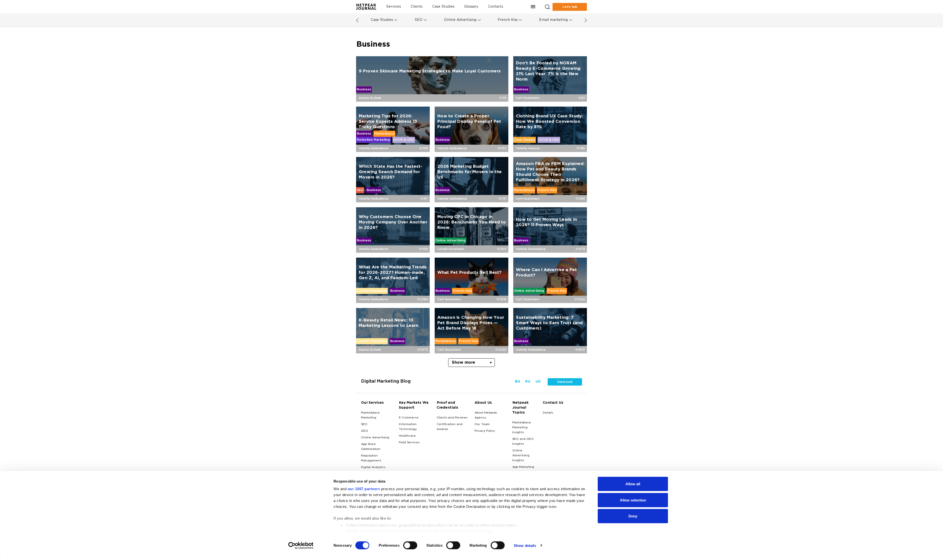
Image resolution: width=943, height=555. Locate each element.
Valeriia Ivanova (528, 148)
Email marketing (553, 20)
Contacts (495, 7)
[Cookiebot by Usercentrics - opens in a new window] (300, 545)
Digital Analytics (373, 467)
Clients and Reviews (452, 417)
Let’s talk (570, 6)
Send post (564, 381)
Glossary (471, 7)
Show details (525, 545)
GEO (364, 431)
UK (538, 382)
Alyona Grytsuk (370, 98)
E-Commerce (408, 417)
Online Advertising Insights (520, 455)
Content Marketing (372, 290)
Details (548, 413)
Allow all (632, 484)
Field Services (409, 442)
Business (364, 89)
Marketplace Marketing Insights (521, 427)
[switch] (410, 545)
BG (517, 382)
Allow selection (633, 500)
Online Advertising (460, 20)
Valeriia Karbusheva (373, 148)
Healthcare (407, 436)
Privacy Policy (484, 431)
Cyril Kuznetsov (528, 98)
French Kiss (507, 20)
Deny (632, 516)
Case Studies (443, 7)
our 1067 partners (364, 489)
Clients (416, 7)
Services (393, 7)
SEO (418, 20)
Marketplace (384, 133)
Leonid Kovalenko (450, 249)
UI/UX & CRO (403, 139)
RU (527, 382)
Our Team (482, 424)
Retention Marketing (373, 139)
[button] (533, 7)
